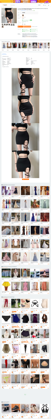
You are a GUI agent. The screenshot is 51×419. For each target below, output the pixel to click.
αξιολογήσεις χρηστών (23, 10)
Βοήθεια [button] (41, 3)
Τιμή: (18, 12)
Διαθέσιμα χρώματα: (19, 15)
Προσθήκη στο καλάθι (27, 26)
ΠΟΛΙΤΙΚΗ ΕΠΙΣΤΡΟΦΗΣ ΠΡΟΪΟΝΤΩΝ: (19, 34)
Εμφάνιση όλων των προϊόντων (5, 267)
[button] (2, 5)
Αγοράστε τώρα (20, 26)
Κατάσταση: (19, 18)
